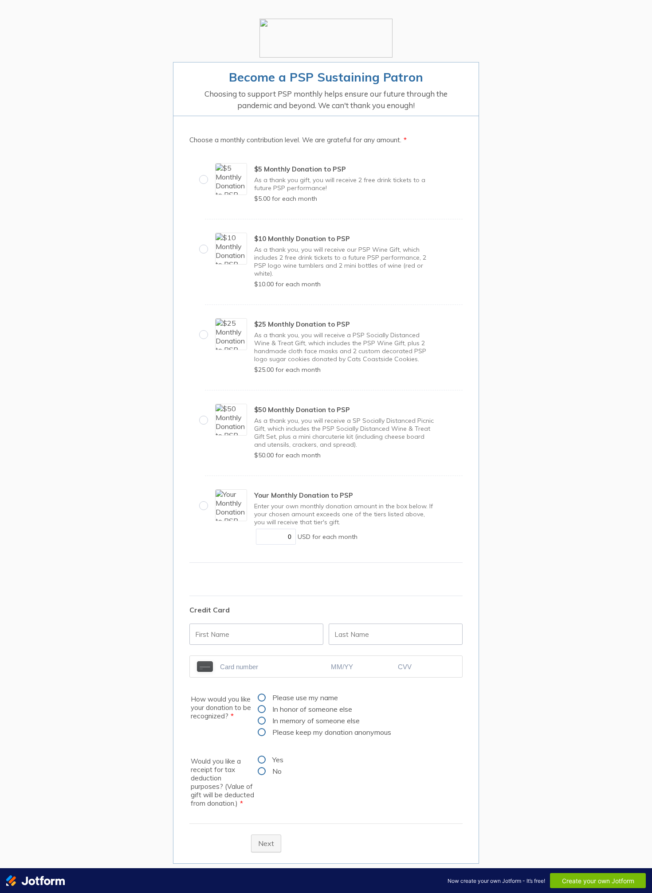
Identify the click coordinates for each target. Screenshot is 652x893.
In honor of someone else (312, 709)
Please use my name (305, 698)
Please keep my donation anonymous (331, 732)
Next (266, 843)
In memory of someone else (316, 721)
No (277, 771)
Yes (277, 760)
